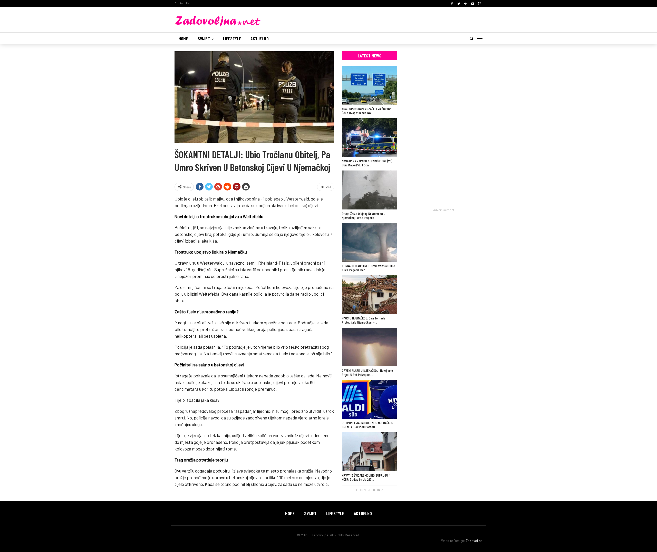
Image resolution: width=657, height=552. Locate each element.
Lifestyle (232, 38)
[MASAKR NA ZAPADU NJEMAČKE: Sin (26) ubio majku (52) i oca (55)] (369, 137)
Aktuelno (259, 38)
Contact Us (182, 3)
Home (183, 38)
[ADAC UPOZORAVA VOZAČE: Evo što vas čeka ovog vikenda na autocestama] (369, 85)
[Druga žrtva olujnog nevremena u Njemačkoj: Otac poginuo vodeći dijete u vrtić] (369, 189)
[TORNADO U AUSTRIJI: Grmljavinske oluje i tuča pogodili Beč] (369, 242)
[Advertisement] (443, 128)
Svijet (204, 38)
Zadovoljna (474, 541)
